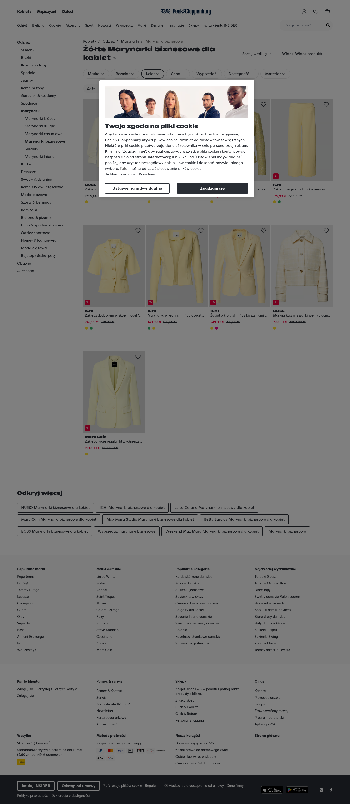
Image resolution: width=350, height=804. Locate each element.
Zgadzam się (212, 188)
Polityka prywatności (122, 174)
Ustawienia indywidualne (137, 188)
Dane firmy (147, 174)
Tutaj (124, 168)
